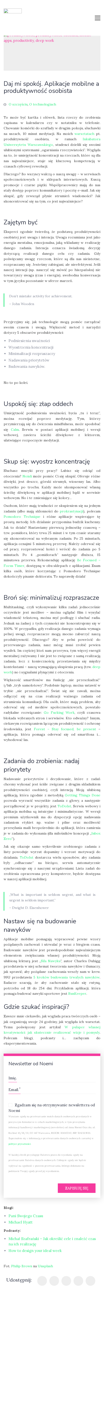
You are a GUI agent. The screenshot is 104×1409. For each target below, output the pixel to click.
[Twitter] (54, 1281)
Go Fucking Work (59, 712)
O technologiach (42, 104)
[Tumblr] (66, 1281)
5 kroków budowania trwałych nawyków (66, 977)
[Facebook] (42, 1281)
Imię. (12, 1078)
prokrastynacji (71, 511)
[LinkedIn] (78, 1281)
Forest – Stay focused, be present (65, 729)
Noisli (27, 476)
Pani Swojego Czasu (25, 1216)
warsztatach (84, 134)
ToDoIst (64, 806)
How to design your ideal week (35, 1250)
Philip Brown (21, 1266)
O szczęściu (18, 104)
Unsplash (45, 1266)
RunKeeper (77, 993)
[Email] (90, 1281)
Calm (15, 429)
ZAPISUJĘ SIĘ (76, 1188)
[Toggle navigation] (97, 18)
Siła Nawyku (50, 961)
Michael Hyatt (20, 1222)
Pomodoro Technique (22, 516)
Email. (14, 1089)
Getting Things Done (82, 795)
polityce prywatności (19, 1143)
